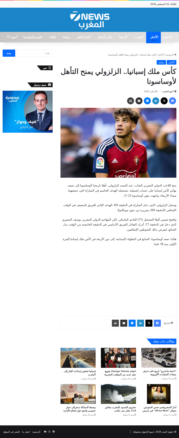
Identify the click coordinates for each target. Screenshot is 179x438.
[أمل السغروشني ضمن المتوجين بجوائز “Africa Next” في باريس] (158, 394)
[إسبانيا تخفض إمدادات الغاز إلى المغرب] (78, 358)
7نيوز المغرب (168, 91)
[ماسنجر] (147, 100)
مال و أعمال (105, 37)
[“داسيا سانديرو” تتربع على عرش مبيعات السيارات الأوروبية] (158, 358)
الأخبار (154, 37)
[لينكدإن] (155, 100)
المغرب (139, 37)
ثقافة (53, 37)
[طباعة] (130, 100)
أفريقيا (123, 37)
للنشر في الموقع (11, 431)
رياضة (66, 37)
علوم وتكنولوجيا (33, 37)
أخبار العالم (84, 37)
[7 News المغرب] (89, 20)
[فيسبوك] (172, 100)
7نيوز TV (12, 37)
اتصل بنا (26, 431)
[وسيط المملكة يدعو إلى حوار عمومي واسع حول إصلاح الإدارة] (78, 394)
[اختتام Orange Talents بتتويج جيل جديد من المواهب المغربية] (118, 358)
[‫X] (164, 100)
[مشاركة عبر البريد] (138, 100)
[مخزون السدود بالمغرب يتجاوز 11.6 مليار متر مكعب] (118, 394)
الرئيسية (167, 37)
